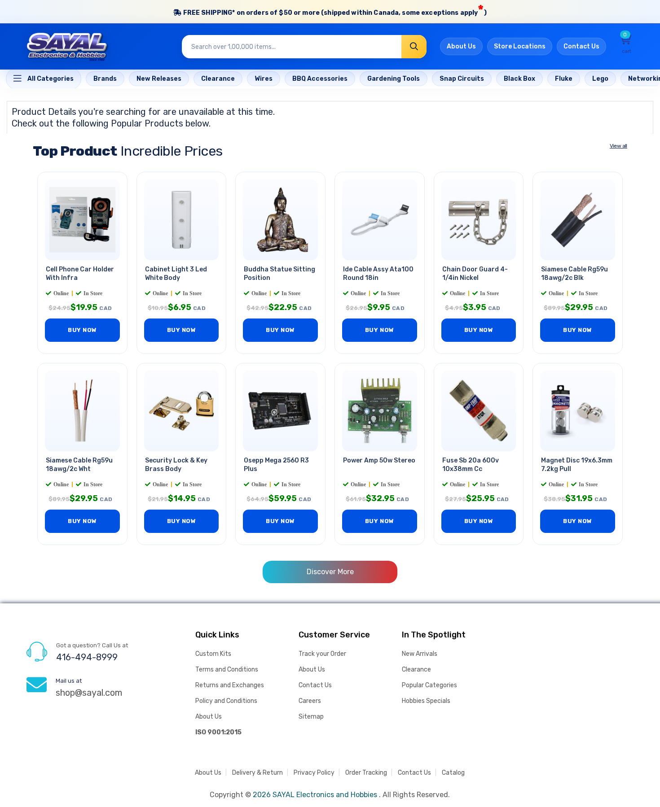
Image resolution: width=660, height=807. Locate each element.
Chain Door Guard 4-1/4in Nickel (475, 274)
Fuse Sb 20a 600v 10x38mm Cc (470, 465)
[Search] (414, 46)
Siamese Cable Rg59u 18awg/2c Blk (574, 274)
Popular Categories (429, 685)
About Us (461, 46)
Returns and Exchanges (229, 685)
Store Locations (520, 46)
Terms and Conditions (226, 669)
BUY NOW (82, 330)
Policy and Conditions (226, 701)
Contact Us (581, 46)
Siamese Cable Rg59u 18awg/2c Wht (79, 465)
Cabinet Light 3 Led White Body (176, 274)
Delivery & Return (257, 772)
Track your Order (322, 654)
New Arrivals (419, 654)
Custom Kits (213, 654)
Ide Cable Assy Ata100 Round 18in (378, 274)
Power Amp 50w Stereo (379, 460)
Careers (310, 701)
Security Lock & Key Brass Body (176, 465)
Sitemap (311, 716)
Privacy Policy (314, 772)
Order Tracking (366, 772)
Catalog (453, 772)
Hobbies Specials (426, 701)
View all (618, 146)
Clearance (416, 669)
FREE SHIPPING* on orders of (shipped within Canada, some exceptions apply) (333, 10)
